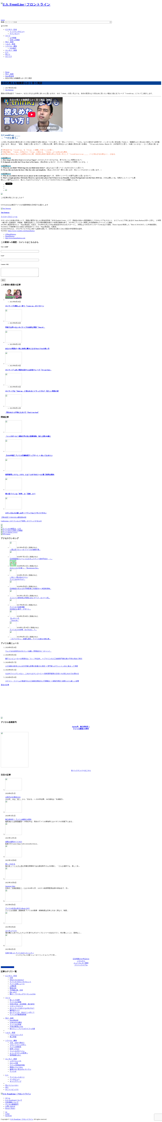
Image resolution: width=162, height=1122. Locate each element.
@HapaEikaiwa (10, 234)
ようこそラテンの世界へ (19, 1053)
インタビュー (15, 1079)
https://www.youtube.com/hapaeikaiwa (21, 231)
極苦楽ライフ (15, 1010)
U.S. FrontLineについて (13, 1100)
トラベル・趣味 (11, 46)
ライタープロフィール (9, 217)
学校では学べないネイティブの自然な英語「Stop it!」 (25, 327)
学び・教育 (9, 42)
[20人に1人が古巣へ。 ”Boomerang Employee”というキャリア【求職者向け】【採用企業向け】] (13, 566)
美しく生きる (10, 864)
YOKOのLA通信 (16, 1022)
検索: (3, 22)
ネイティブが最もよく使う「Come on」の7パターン (24, 306)
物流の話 (13, 988)
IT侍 (11, 978)
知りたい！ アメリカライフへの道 (22, 1029)
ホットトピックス (12, 1089)
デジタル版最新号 (12, 1104)
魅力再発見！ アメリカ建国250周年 (18, 819)
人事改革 (13, 986)
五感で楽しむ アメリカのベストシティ (19, 953)
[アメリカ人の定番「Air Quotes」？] (13, 627)
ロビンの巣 (14, 1063)
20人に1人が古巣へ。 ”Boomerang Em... (24, 568)
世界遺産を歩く (15, 1055)
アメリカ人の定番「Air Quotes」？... (23, 630)
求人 (7, 1087)
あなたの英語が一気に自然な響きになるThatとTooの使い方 (27, 348)
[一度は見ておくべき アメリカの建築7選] (13, 547)
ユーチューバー (11, 931)
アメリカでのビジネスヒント (20, 982)
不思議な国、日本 (16, 990)
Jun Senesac (9, 90)
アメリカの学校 (15, 1024)
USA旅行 (13, 48)
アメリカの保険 (15, 1002)
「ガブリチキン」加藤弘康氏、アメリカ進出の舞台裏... (30, 639)
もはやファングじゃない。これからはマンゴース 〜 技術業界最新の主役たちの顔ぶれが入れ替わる (42, 673)
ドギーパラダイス (16, 1006)
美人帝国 (13, 1037)
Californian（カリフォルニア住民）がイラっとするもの (21, 521)
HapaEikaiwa (9, 236)
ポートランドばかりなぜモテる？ (22, 1008)
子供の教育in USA (16, 1026)
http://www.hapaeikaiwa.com (15, 238)
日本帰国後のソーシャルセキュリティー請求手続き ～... (31, 559)
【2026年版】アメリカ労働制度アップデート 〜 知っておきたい (29, 455)
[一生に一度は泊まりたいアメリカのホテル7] (13, 575)
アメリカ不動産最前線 (18, 1014)
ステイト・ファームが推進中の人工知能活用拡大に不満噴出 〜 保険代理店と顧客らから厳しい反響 (42, 681)
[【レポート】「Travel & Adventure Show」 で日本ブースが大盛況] (13, 616)
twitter (7, 1114)
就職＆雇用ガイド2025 (13, 842)
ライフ (7, 36)
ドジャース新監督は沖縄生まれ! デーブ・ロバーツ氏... (30, 598)
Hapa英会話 (9, 76)
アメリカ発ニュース (17, 984)
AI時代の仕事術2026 (12, 797)
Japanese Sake (10, 886)
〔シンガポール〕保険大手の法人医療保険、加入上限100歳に (28, 436)
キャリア (8, 56)
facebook (8, 1116)
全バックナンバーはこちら (81, 770)
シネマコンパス (15, 1061)
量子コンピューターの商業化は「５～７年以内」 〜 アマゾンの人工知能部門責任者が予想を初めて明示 (43, 659)
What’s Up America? (17, 980)
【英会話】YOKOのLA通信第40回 (13, 517)
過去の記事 (5, 685)
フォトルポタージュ (17, 1051)
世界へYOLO (14, 1049)
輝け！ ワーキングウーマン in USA (22, 994)
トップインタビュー (17, 31)
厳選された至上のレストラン (20, 1069)
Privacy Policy (10, 1108)
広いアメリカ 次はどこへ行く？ (22, 1012)
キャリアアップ (15, 1081)
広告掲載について (12, 1102)
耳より (7, 54)
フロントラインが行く (18, 1045)
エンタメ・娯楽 (11, 50)
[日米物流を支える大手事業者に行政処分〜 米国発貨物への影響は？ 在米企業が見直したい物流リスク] (13, 586)
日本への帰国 (15, 40)
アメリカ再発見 (15, 1047)
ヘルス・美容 (10, 44)
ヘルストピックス (16, 1035)
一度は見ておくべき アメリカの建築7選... (25, 549)
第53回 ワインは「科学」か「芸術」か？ (20, 494)
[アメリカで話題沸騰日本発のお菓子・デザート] (13, 605)
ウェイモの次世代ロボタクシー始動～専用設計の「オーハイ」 (28, 651)
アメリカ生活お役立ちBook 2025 (17, 908)
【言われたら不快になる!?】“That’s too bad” (22, 412)
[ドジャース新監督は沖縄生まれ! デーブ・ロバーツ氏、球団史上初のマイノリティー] (13, 596)
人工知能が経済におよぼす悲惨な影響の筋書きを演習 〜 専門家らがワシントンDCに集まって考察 (41, 666)
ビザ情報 (13, 38)
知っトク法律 (15, 1000)
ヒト (7, 52)
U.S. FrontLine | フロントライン (21, 1119)
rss (6, 1112)
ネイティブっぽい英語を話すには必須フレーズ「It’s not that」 (28, 370)
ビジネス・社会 (11, 29)
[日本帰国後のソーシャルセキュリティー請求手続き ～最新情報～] (13, 557)
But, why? (13, 992)
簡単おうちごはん (16, 1067)
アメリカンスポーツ (17, 1077)
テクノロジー (15, 33)
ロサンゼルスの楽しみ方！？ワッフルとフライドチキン (26, 513)
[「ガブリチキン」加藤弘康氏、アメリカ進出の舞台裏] (13, 637)
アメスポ (13, 1071)
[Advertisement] (41, 14)
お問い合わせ (10, 1106)
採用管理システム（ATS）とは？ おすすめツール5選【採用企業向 (29, 474)
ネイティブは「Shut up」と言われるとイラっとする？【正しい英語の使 (32, 391)
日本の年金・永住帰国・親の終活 (22, 1004)
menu (3, 20)
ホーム (7, 1098)
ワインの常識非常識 (17, 1065)
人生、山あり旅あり (17, 1042)
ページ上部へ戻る (7, 967)
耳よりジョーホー (12, 1085)
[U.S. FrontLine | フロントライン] (25, 4)
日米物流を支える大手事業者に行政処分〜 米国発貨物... (30, 588)
